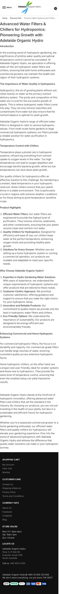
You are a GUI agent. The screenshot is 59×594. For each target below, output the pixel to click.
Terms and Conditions (13, 496)
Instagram (7, 515)
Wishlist (6, 472)
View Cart (7, 468)
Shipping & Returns (11, 488)
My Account (8, 464)
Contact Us (7, 484)
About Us (6, 508)
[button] (53, 7)
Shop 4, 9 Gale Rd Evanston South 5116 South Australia (12, 555)
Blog (4, 519)
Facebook (7, 512)
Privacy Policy (9, 492)
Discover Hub (15, 18)
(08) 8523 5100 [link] (17, 563)
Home (4, 18)
